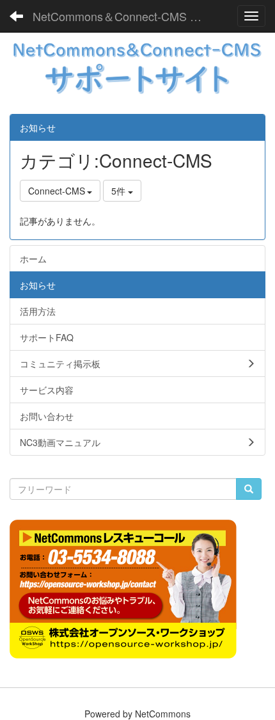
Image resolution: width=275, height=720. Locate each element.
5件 (119, 190)
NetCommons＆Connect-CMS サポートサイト (124, 16)
